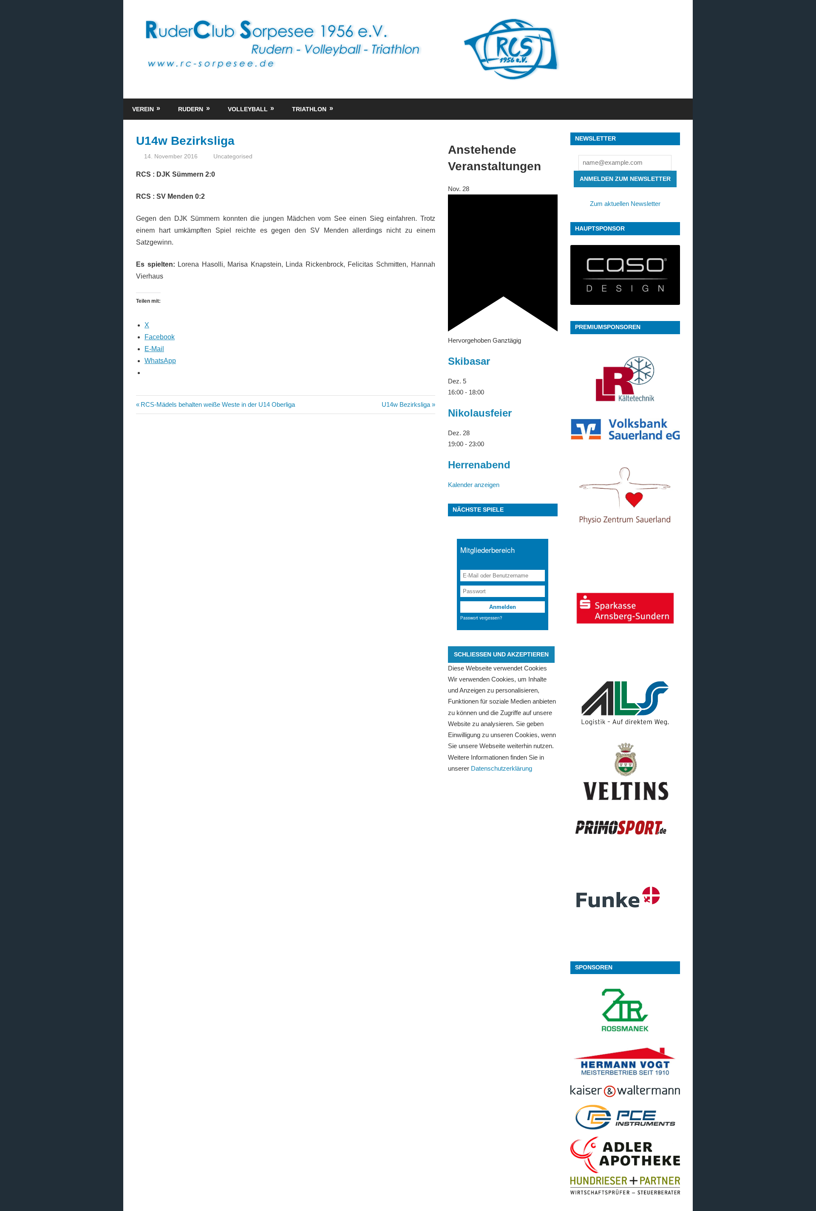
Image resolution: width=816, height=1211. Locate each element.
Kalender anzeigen (473, 484)
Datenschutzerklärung (501, 768)
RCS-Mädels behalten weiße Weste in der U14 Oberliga (217, 404)
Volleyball (248, 109)
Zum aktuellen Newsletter (625, 203)
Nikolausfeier (480, 413)
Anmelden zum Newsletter (625, 178)
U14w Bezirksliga (406, 404)
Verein (143, 109)
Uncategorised (232, 156)
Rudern (190, 109)
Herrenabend (479, 464)
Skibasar (469, 361)
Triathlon (309, 109)
